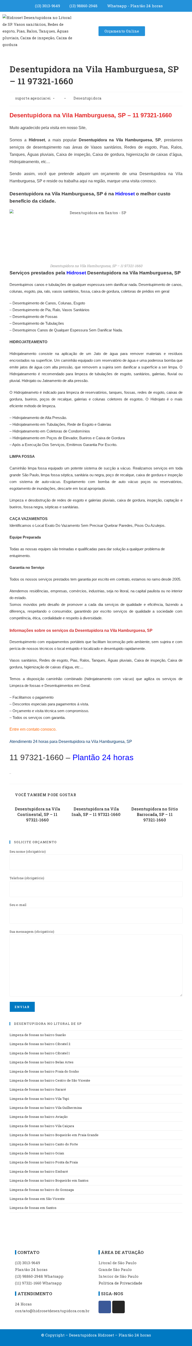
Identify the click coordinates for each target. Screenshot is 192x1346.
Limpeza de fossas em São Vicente (37, 1198)
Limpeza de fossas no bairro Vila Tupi (39, 1098)
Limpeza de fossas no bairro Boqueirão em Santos (49, 1180)
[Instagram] (118, 1307)
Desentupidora (88, 98)
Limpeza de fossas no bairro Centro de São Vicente (50, 1080)
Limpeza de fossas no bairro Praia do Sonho (44, 1071)
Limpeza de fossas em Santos (33, 1207)
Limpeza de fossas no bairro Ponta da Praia (44, 1162)
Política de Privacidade (120, 1282)
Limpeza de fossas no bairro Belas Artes (42, 1062)
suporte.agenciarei (33, 98)
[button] (86, 31)
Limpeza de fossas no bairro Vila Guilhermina (46, 1107)
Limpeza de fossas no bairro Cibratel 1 (40, 1053)
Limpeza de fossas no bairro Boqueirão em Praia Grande (54, 1135)
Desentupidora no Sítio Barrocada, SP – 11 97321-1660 (154, 814)
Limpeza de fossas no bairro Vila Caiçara (42, 1126)
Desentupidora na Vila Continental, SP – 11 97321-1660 (37, 814)
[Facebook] (104, 1307)
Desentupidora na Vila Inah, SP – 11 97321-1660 (96, 811)
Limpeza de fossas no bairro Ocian (37, 1153)
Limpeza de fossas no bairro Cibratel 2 (40, 1044)
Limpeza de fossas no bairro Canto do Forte (44, 1144)
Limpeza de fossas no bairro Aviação (39, 1116)
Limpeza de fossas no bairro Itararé (38, 1089)
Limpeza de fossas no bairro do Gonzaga (42, 1189)
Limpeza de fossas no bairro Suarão (38, 1035)
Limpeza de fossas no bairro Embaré (39, 1171)
